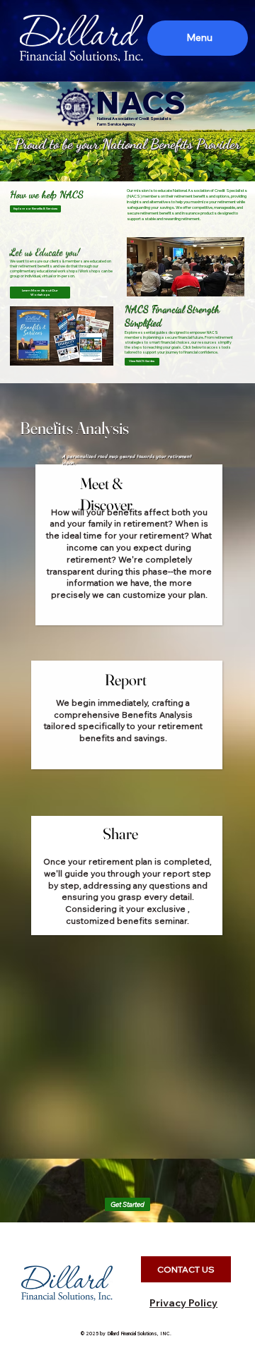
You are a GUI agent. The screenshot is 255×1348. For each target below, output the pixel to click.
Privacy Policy (183, 1302)
